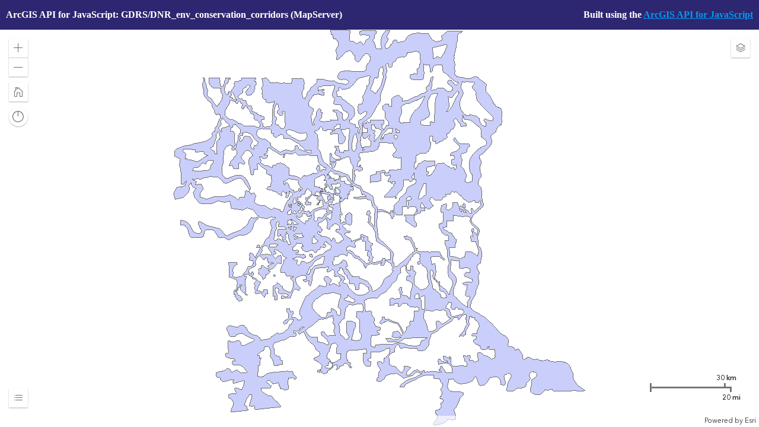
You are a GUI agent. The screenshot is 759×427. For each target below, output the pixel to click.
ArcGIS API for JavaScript (698, 14)
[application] (379, 227)
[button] (18, 48)
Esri (750, 420)
